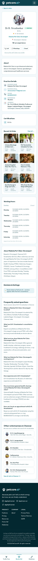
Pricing (4, 516)
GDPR (23, 519)
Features (5, 513)
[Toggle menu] (34, 3)
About (13, 513)
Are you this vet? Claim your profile (14, 52)
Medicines (5, 525)
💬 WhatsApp (16, 48)
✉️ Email (25, 48)
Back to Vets (8, 8)
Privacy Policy (25, 513)
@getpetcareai (9, 501)
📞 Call (7, 48)
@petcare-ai (23, 501)
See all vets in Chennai (11, 476)
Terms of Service (26, 516)
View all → (31, 131)
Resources (5, 519)
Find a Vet (5, 522)
